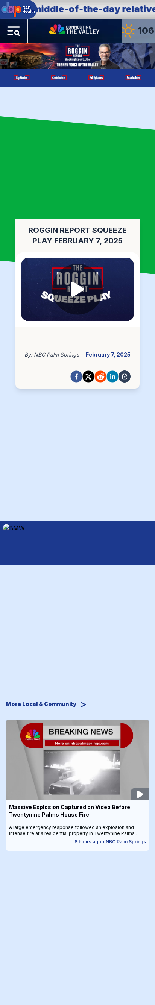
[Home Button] (75, 31)
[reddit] (100, 376)
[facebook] (76, 376)
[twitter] (88, 376)
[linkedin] (112, 376)
